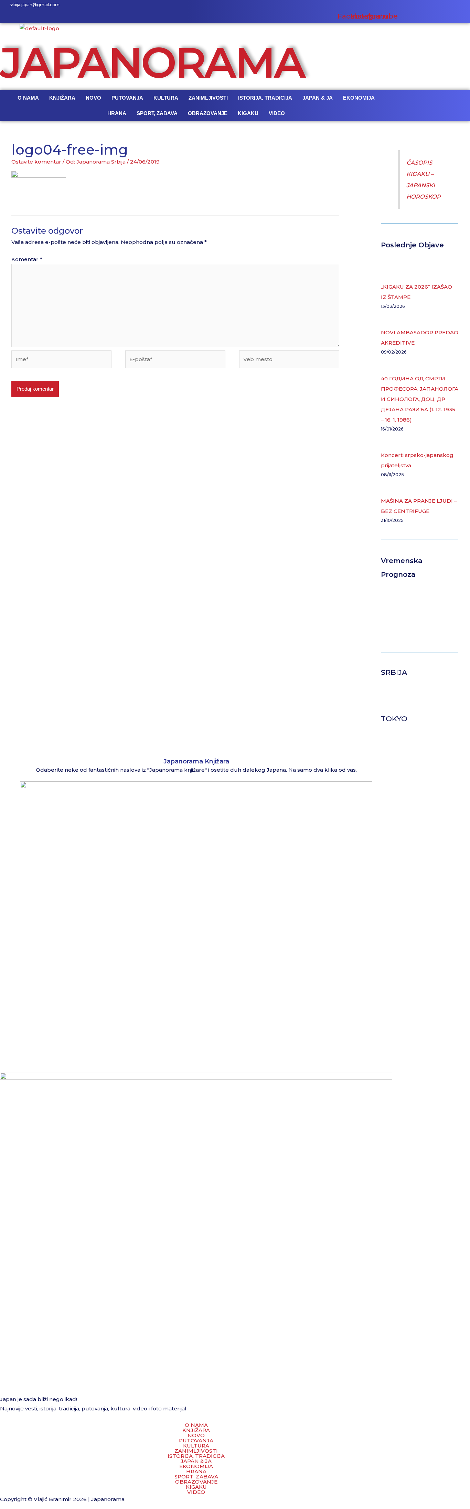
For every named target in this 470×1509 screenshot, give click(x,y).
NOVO (93, 98)
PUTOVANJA (127, 98)
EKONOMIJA (359, 98)
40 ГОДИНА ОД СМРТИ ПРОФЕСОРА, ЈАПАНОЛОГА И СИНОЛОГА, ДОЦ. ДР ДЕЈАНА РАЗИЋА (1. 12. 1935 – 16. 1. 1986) (419, 399)
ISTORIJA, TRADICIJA (265, 98)
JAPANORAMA (152, 62)
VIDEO (277, 113)
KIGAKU (248, 113)
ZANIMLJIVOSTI (208, 98)
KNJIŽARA (62, 98)
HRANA (116, 113)
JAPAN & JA (317, 98)
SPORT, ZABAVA (157, 113)
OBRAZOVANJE (207, 113)
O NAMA (28, 98)
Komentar (26, 259)
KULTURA (165, 98)
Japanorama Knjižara (196, 761)
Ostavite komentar (36, 161)
